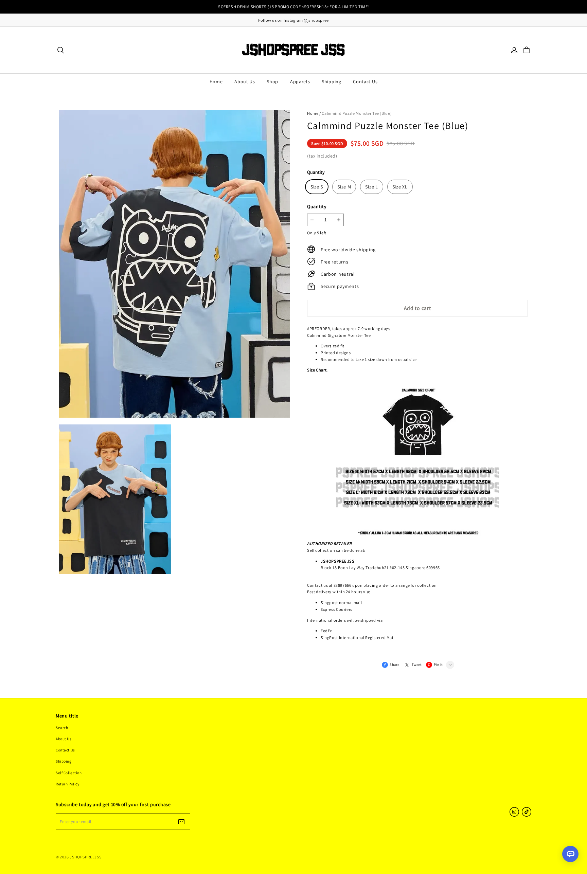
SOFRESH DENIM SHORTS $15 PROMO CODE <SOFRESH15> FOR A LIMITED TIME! (293, 7)
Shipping (331, 81)
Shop (272, 81)
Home (216, 81)
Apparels (300, 81)
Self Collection (69, 772)
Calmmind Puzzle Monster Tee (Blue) (357, 113)
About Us (244, 81)
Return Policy (67, 783)
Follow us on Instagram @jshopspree (293, 20)
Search (62, 727)
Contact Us (365, 81)
